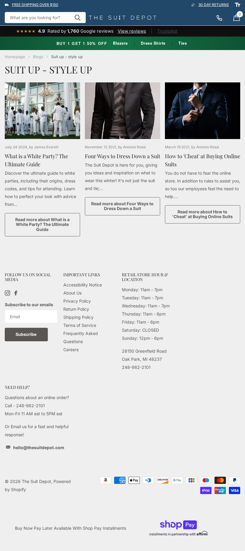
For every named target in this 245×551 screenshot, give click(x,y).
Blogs (38, 56)
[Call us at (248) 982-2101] (222, 17)
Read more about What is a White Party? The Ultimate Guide (42, 224)
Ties (182, 43)
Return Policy (76, 309)
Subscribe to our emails (29, 304)
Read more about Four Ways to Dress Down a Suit (122, 206)
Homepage (15, 56)
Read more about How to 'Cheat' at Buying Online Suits (202, 214)
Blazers (120, 43)
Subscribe (26, 334)
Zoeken (77, 17)
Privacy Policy (77, 301)
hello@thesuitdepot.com (38, 447)
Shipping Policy (78, 317)
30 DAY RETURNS (213, 4)
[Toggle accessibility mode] (237, 4)
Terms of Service (79, 325)
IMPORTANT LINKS (81, 274)
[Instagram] (7, 293)
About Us (72, 292)
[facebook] (15, 293)
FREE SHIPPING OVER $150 (35, 4)
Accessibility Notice (82, 284)
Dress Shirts (153, 43)
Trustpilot (167, 31)
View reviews (132, 31)
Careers (71, 349)
